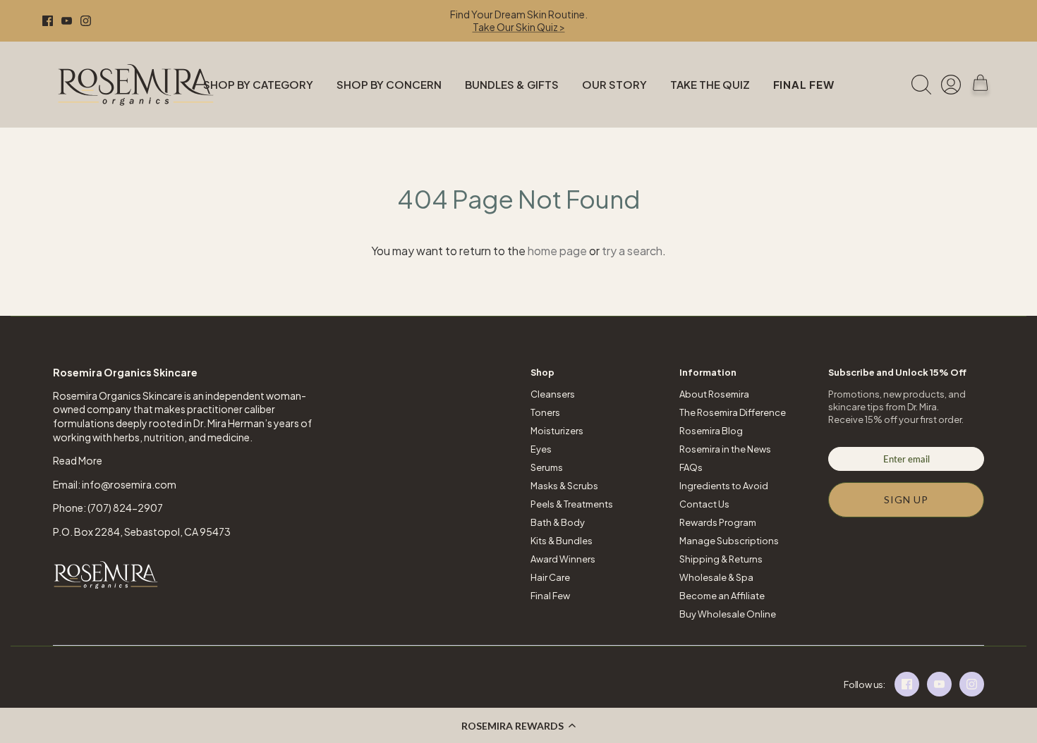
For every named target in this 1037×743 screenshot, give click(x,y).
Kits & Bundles (561, 540)
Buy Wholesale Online (727, 614)
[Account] (951, 84)
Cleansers (552, 394)
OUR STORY (614, 84)
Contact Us (704, 504)
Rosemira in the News (725, 449)
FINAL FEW (804, 84)
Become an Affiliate (722, 595)
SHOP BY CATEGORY (258, 84)
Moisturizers (556, 430)
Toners (545, 412)
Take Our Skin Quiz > (519, 26)
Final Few (550, 595)
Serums (546, 467)
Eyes (541, 449)
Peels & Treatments (571, 504)
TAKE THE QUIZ (710, 84)
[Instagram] (85, 21)
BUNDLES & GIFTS (512, 84)
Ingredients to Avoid (723, 485)
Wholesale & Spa (716, 577)
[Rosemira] (135, 84)
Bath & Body (557, 522)
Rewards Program (717, 522)
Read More (77, 460)
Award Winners (562, 559)
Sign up (906, 499)
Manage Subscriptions (729, 540)
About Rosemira (714, 394)
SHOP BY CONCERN (389, 84)
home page (557, 250)
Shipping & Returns (721, 559)
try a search (632, 250)
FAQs (691, 467)
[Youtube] (66, 21)
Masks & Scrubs (564, 485)
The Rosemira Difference (732, 412)
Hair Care (550, 577)
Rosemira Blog (711, 430)
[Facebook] (47, 21)
